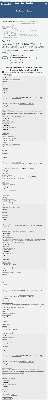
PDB (3, 120)
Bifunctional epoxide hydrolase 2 (12, 79)
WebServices (20, 11)
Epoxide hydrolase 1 (8, 337)
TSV (32, 44)
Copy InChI (30, 103)
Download (29, 3)
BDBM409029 (16, 98)
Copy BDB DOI (6, 138)
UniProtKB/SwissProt (8, 122)
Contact (29, 11)
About (17, 3)
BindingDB (6, 4)
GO (5, 58)
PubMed (13, 138)
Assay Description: (7, 110)
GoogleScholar (6, 123)
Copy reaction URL (7, 140)
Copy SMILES (23, 103)
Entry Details (6, 136)
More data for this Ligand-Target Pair (13, 116)
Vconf (28, 47)
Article (12, 136)
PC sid (9, 127)
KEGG (7, 120)
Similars (13, 127)
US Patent (14, 264)
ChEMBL (5, 90)
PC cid (4, 127)
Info (22, 3)
